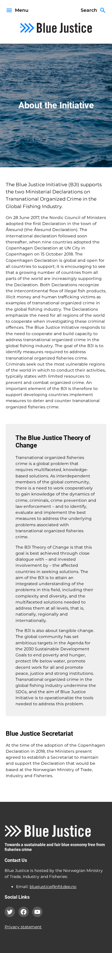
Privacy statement (23, 926)
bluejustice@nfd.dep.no (53, 886)
